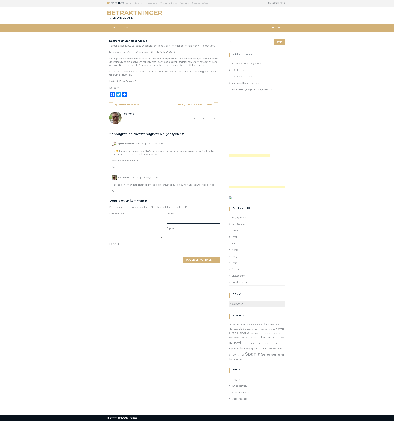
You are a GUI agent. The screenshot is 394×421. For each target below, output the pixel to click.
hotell (261, 333)
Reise (235, 262)
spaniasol (123, 177)
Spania (235, 269)
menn (254, 343)
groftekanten (126, 143)
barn (248, 324)
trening (233, 359)
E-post (171, 228)
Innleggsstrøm (240, 385)
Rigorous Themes (127, 417)
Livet (234, 237)
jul (279, 333)
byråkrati (275, 324)
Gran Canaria (238, 224)
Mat (234, 243)
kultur (256, 337)
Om (126, 27)
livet (237, 342)
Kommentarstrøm (241, 392)
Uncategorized (240, 282)
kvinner (266, 337)
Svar (114, 167)
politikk (260, 348)
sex (274, 349)
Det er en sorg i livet (142, 3)
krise (250, 338)
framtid (280, 328)
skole (279, 348)
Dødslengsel (238, 70)
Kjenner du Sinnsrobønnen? (203, 3)
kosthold (244, 338)
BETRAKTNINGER (134, 12)
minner (273, 343)
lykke (244, 343)
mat (249, 343)
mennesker (263, 343)
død (241, 328)
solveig (216, 119)
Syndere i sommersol (127, 104)
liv (230, 342)
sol (230, 355)
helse (254, 333)
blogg (266, 324)
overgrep (249, 349)
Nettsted (114, 243)
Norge (235, 249)
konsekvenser (234, 338)
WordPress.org (240, 398)
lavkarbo (276, 337)
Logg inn (236, 379)
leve (282, 338)
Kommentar (116, 213)
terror (281, 355)
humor (268, 333)
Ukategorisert (239, 275)
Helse (235, 230)
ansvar (240, 324)
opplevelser (237, 348)
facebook (265, 329)
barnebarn (256, 324)
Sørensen (269, 354)
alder (232, 324)
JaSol (274, 333)
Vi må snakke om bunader (170, 3)
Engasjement (239, 217)
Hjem (112, 27)
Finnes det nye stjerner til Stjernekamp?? (254, 89)
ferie (273, 329)
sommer (238, 354)
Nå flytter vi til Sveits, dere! (195, 104)
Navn (170, 213)
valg (240, 359)
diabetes (233, 329)
